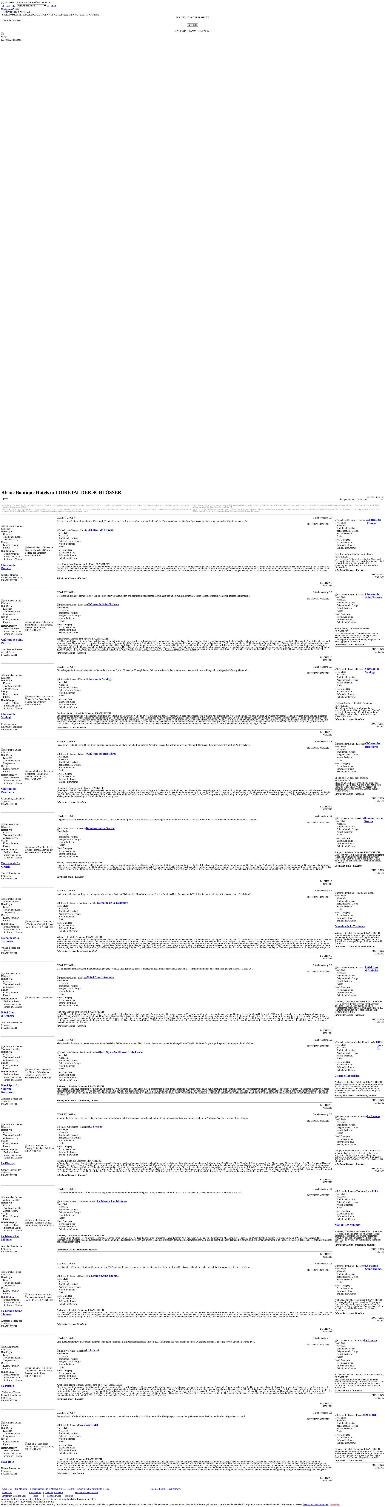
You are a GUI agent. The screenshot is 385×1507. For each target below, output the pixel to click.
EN (8, 6)
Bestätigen (335, 1504)
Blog (53, 6)
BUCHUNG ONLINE (318, 524)
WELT (4, 37)
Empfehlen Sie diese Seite (89, 1489)
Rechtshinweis (174, 1489)
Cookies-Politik (158, 1489)
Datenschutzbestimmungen (315, 1504)
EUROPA (11, 40)
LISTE (5, 499)
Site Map (69, 1496)
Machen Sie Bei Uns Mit (62, 1489)
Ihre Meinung (20, 1489)
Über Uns (7, 1489)
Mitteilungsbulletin (39, 1489)
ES (3, 6)
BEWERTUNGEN (66, 517)
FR (13, 6)
